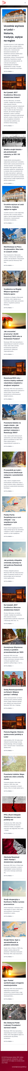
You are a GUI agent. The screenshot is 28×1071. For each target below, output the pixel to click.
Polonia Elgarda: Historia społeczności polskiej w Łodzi (14, 734)
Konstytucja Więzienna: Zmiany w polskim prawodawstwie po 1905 (13, 649)
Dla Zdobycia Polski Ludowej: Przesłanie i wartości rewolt (12, 1025)
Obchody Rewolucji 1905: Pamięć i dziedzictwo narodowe (13, 859)
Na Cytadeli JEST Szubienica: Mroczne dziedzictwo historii (12, 94)
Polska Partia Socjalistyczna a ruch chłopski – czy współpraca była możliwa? (12, 520)
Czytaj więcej (8, 71)
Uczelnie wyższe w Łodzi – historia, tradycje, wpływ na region (14, 207)
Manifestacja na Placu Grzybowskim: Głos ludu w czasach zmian (13, 249)
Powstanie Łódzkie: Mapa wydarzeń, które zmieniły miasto (14, 776)
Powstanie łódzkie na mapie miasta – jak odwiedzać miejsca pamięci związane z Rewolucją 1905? (12, 428)
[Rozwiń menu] (25, 3)
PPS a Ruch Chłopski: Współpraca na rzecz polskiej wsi (12, 817)
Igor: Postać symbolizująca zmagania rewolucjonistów (14, 982)
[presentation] (14, 15)
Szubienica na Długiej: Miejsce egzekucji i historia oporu (13, 291)
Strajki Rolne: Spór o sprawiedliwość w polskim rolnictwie (12, 942)
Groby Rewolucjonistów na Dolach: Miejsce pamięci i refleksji (13, 692)
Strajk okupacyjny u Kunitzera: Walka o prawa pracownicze (14, 901)
